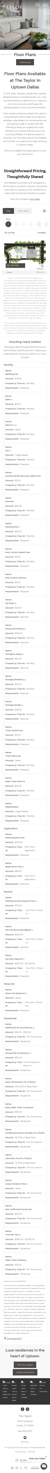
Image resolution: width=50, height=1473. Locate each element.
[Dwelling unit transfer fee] (20, 1235)
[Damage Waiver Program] (12, 400)
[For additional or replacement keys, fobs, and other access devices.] (34, 1028)
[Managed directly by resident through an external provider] (14, 425)
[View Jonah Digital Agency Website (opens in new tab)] (34, 1468)
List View (11, 233)
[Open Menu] (45, 5)
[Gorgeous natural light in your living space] (7, 1390)
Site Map (31, 1452)
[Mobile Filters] (44, 211)
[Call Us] (38, 5)
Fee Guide (35, 199)
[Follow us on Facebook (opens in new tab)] (22, 1409)
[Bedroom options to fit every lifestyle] (34, 1388)
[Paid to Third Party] (16, 425)
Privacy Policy (20, 1452)
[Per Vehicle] (19, 527)
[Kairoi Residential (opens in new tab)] (25, 1462)
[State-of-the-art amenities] (43, 1387)
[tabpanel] (25, 276)
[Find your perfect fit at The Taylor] (25, 1390)
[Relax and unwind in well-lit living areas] (16, 1391)
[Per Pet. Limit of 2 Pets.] (15, 603)
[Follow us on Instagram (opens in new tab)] (27, 1409)
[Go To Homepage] (12, 5)
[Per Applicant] (23, 867)
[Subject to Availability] (25, 629)
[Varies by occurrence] (27, 1184)
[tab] (8, 211)
